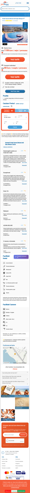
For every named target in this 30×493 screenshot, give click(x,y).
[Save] (11, 106)
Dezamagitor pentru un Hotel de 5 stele (10, 152)
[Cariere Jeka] (8, 415)
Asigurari (17, 463)
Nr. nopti (20, 115)
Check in (5, 115)
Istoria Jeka (4, 461)
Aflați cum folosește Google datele (12, 486)
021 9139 (19, 3)
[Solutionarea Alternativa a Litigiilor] (15, 479)
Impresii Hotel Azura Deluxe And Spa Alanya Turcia (14, 143)
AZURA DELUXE (7, 225)
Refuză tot (8, 491)
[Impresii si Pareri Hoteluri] (22, 403)
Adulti (5, 121)
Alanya (15, 369)
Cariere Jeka (4, 419)
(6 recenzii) (15, 20)
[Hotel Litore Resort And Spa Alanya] (25, 15)
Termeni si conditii (9, 454)
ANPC (16, 468)
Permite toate (21, 491)
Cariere (3, 463)
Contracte (17, 459)
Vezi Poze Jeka (15, 91)
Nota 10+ (6, 191)
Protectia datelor (19, 461)
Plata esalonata (19, 465)
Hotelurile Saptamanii (6, 396)
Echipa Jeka (4, 459)
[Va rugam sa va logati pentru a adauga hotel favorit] (24, 30)
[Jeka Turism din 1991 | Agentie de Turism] (5, 5)
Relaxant (5, 211)
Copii (17, 121)
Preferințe (14, 491)
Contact (4, 465)
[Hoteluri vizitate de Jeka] (22, 391)
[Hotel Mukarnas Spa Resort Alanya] (28, 15)
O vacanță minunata (9, 241)
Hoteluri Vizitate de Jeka (20, 396)
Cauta (15, 127)
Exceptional (6, 172)
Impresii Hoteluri (19, 407)
